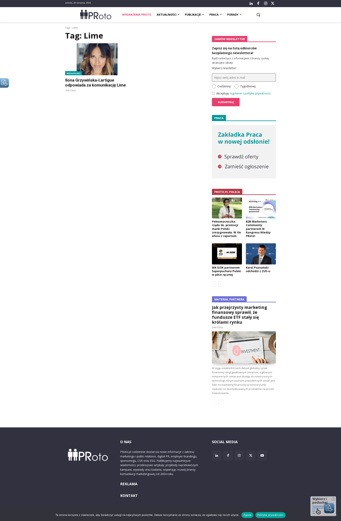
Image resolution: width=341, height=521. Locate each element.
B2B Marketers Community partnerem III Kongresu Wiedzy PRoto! (258, 229)
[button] (258, 14)
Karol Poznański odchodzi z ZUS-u (258, 269)
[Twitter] (273, 3)
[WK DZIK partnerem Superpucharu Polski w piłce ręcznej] (227, 253)
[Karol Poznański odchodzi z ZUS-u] (261, 253)
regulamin (236, 93)
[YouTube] (262, 455)
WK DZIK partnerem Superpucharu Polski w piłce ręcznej (226, 271)
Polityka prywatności (270, 514)
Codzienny (224, 86)
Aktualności (74, 73)
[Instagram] (265, 3)
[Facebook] (258, 3)
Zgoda (247, 514)
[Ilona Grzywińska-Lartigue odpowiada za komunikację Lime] (97, 59)
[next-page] (220, 284)
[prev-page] (214, 284)
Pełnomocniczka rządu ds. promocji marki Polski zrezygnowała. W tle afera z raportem (226, 229)
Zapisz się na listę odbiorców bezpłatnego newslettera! (234, 50)
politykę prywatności (258, 93)
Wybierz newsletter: (224, 68)
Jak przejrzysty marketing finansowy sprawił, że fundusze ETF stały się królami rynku (239, 315)
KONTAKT (129, 495)
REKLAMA (128, 484)
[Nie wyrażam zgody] (336, 515)
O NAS (125, 441)
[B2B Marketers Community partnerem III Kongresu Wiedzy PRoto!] (261, 207)
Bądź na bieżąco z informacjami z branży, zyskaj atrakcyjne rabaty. (240, 60)
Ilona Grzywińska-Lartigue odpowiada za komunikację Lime (95, 82)
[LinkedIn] (251, 3)
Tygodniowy (248, 86)
